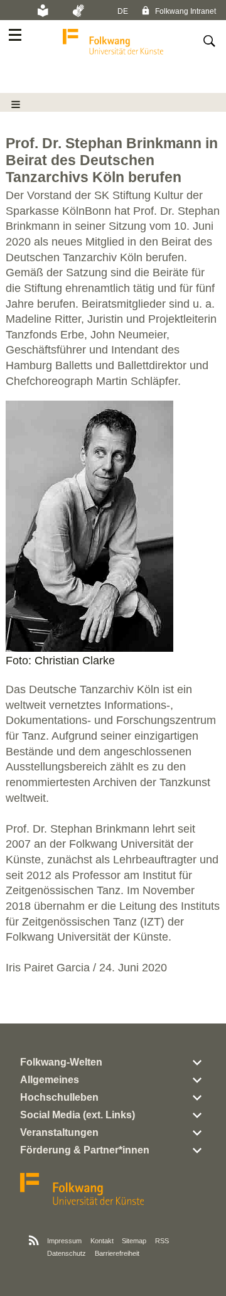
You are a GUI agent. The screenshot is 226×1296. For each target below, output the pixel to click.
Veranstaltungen (59, 1132)
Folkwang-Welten (61, 1062)
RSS (162, 1241)
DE (122, 11)
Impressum (64, 1241)
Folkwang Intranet (184, 11)
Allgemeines (49, 1079)
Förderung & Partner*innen (84, 1150)
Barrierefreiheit (117, 1253)
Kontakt (102, 1241)
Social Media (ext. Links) (77, 1115)
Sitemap (134, 1241)
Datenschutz (66, 1253)
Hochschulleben (59, 1097)
